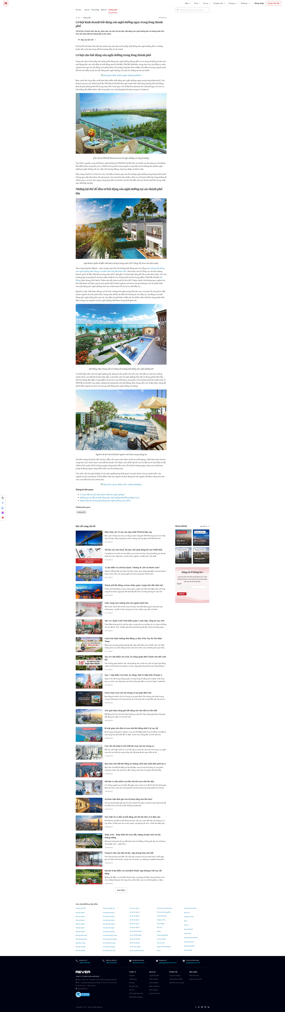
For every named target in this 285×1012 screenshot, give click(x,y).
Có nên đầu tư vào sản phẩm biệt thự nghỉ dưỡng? (102, 494)
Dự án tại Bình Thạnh (136, 931)
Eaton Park (181, 558)
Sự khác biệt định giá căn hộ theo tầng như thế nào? (128, 799)
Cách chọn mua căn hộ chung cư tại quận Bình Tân (128, 693)
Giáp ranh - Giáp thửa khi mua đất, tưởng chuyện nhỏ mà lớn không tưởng (133, 836)
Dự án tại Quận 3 (135, 916)
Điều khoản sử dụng (135, 997)
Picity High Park (188, 929)
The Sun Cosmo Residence (164, 908)
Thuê (196, 3)
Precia (159, 950)
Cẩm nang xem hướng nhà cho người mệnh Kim (126, 603)
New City (159, 927)
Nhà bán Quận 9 (80, 931)
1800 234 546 (84, 963)
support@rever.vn (193, 963)
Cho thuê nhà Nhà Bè (109, 947)
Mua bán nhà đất (81, 908)
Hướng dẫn (112, 10)
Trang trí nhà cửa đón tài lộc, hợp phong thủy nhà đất (129, 853)
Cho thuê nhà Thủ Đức (109, 943)
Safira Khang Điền (189, 946)
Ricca (185, 921)
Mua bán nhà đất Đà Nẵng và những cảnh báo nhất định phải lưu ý (135, 763)
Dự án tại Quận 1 (135, 908)
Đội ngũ (131, 983)
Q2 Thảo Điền (188, 950)
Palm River (181, 541)
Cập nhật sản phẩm (176, 979)
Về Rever (244, 3)
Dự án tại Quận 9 (135, 927)
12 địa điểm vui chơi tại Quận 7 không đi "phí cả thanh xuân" (132, 567)
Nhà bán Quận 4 (80, 924)
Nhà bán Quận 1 (80, 913)
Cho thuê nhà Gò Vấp (109, 950)
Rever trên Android (195, 979)
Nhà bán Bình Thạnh (81, 935)
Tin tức (78, 10)
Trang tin (232, 3)
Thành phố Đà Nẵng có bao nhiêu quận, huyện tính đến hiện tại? (134, 585)
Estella (159, 931)
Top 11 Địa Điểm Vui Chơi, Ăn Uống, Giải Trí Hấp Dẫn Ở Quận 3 (133, 675)
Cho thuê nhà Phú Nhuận (110, 939)
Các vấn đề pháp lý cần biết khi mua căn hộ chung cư (129, 746)
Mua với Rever (153, 979)
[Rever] (101, 972)
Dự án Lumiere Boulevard (137, 950)
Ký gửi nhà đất (273, 3)
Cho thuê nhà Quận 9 (109, 931)
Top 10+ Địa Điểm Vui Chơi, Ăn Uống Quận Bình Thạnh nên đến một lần (135, 658)
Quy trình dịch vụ (154, 993)
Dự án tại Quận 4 (135, 920)
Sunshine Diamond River (191, 937)
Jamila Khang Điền (162, 935)
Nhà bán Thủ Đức (81, 947)
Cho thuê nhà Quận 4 (109, 924)
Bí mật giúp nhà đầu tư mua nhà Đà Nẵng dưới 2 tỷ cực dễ (131, 728)
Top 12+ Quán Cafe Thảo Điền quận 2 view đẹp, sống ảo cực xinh (134, 620)
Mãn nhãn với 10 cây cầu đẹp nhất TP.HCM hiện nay (128, 532)
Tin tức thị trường (174, 976)
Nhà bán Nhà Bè (80, 950)
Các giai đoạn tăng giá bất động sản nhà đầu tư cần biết (131, 710)
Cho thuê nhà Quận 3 (109, 920)
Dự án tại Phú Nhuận (135, 935)
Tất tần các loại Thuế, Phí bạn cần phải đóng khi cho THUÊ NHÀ (133, 550)
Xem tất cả (203, 526)
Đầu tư (104, 10)
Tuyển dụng (133, 979)
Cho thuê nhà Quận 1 (109, 913)
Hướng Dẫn (87, 18)
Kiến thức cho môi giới (176, 983)
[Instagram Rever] (205, 1007)
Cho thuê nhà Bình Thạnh (110, 935)
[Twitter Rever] (199, 1007)
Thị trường (95, 10)
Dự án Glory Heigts (135, 947)
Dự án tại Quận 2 (135, 912)
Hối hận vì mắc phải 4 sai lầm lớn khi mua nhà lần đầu (129, 781)
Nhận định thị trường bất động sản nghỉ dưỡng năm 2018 (105, 500)
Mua (187, 3)
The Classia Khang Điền (164, 912)
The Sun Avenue (161, 939)
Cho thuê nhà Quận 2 (109, 916)
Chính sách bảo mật (136, 993)
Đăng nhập (259, 3)
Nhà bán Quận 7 (80, 928)
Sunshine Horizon (189, 917)
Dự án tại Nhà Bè (134, 943)
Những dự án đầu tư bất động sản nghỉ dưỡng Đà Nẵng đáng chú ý (109, 497)
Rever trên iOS (194, 976)
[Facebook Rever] (195, 1007)
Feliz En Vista (161, 943)
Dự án (205, 3)
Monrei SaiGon (200, 541)
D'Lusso (186, 925)
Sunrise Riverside (161, 916)
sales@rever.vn (138, 963)
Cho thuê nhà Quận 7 (109, 928)
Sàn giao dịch (133, 986)
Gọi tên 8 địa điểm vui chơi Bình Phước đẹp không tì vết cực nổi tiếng (133, 872)
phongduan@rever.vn (168, 963)
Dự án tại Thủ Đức (135, 939)
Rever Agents (153, 990)
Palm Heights (161, 924)
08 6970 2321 (82, 986)
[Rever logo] (5, 3)
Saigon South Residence (164, 947)
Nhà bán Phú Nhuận (81, 939)
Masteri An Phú (161, 920)
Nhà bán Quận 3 (80, 920)
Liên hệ (131, 990)
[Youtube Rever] (208, 1007)
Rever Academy (154, 986)
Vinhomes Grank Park (190, 908)
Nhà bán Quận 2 (80, 916)
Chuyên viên (218, 3)
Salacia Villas (199, 558)
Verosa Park (187, 933)
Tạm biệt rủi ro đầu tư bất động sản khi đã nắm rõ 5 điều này (132, 817)
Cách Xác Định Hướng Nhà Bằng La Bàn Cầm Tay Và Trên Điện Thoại (133, 640)
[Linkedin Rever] (202, 1007)
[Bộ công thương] (83, 995)
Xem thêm (121, 890)
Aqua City (187, 912)
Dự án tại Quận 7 (135, 924)
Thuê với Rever (154, 983)
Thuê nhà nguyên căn (109, 908)
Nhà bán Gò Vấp (80, 943)
